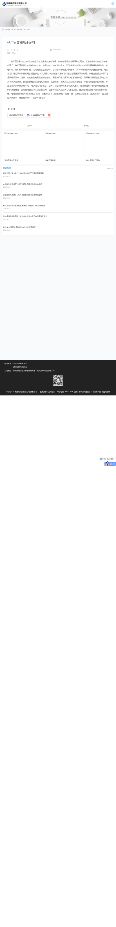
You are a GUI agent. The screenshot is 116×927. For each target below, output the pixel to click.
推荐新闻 (7, 168)
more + (110, 168)
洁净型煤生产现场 (10, 160)
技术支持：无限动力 (47, 392)
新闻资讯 (19, 29)
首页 (13, 29)
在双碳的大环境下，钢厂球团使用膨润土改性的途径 (22, 184)
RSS (67, 392)
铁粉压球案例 (49, 160)
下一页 (86, 126)
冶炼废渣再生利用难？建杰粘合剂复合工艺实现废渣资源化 (25, 216)
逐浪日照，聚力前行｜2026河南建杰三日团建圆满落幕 (23, 173)
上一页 (29, 126)
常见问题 (27, 29)
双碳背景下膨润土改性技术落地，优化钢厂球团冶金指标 (24, 205)
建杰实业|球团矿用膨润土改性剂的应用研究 (19, 227)
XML (71, 392)
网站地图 (60, 392)
